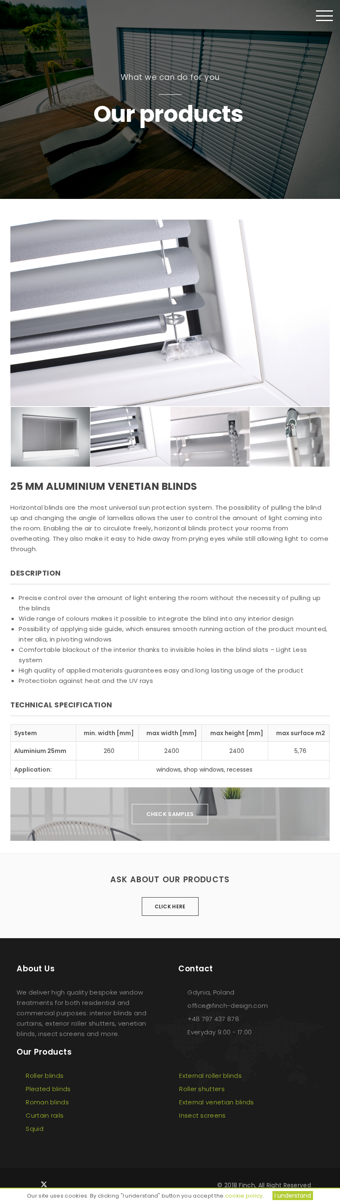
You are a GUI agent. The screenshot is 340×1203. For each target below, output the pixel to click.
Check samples (170, 814)
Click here (170, 906)
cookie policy (244, 1196)
